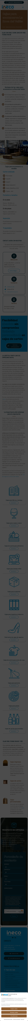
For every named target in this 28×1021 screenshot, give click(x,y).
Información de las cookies (8, 1019)
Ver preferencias (14, 1016)
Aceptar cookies (14, 1008)
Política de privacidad (16, 1019)
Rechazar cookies (14, 1012)
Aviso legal (22, 1019)
